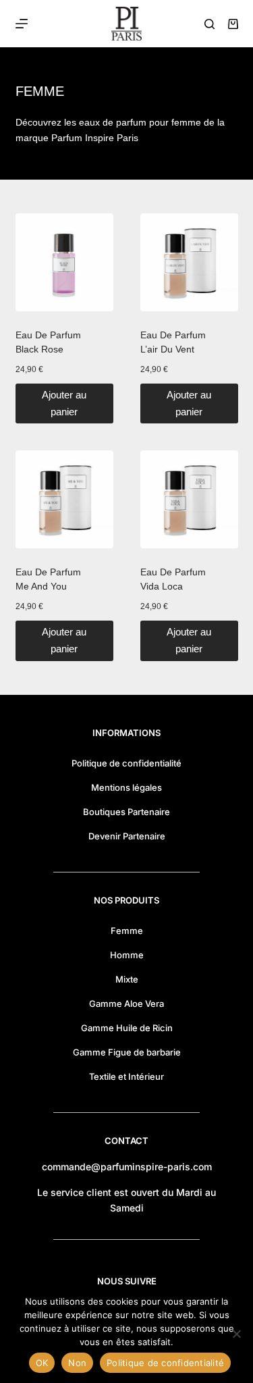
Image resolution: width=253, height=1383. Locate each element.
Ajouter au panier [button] (64, 403)
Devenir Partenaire (126, 836)
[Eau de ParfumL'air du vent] (189, 262)
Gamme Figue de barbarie (127, 1052)
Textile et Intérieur (126, 1076)
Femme (127, 930)
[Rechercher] (209, 24)
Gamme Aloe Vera (126, 1003)
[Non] (236, 1333)
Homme (127, 954)
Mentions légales (126, 787)
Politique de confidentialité (126, 763)
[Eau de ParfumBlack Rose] (64, 262)
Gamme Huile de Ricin (127, 1027)
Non (77, 1362)
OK (42, 1362)
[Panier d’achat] (233, 24)
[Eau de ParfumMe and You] (64, 499)
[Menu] (22, 24)
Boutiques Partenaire (126, 811)
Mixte (126, 979)
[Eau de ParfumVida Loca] (189, 499)
